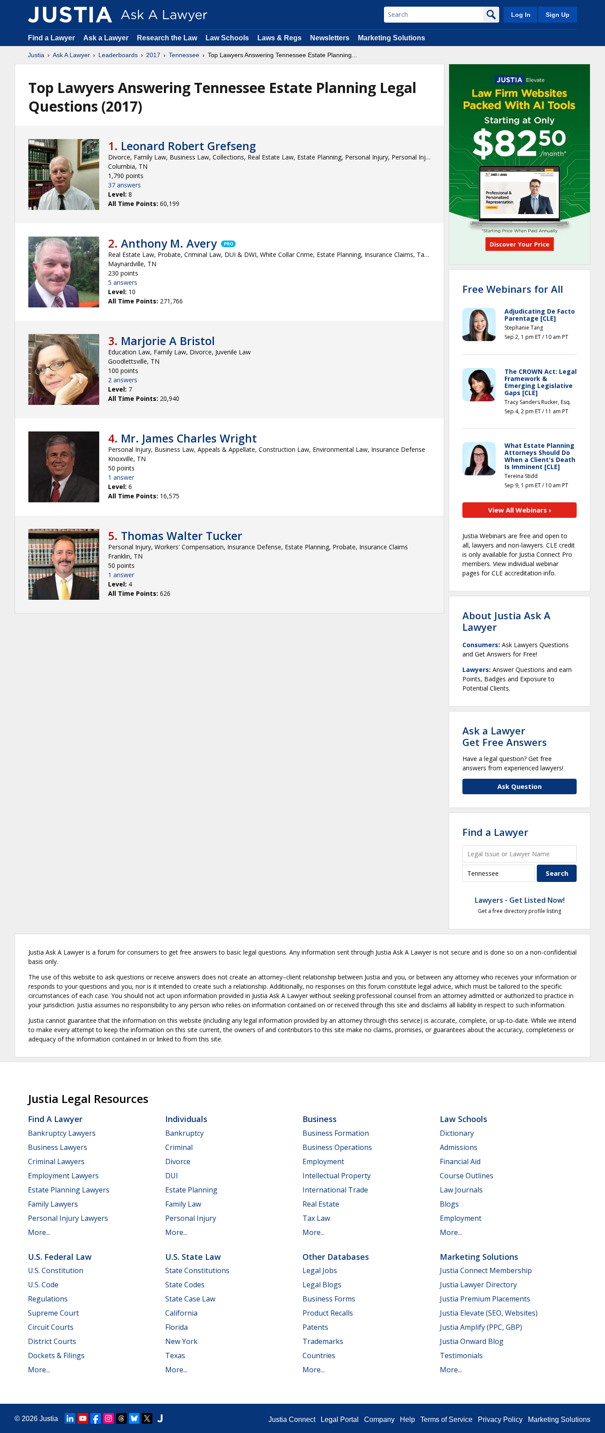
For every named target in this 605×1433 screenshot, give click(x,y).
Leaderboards (118, 54)
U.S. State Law (193, 1256)
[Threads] (121, 1418)
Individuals (186, 1119)
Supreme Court (53, 1313)
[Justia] (70, 15)
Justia (36, 54)
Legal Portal (340, 1419)
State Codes (185, 1284)
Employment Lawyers (63, 1176)
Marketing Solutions (391, 38)
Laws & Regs (279, 38)
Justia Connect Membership (486, 1270)
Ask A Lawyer (71, 54)
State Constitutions (197, 1270)
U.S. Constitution (55, 1270)
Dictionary (457, 1133)
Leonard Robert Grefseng (188, 145)
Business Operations (337, 1147)
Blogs (449, 1204)
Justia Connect (291, 1419)
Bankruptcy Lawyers (62, 1133)
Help (407, 1419)
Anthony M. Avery (169, 243)
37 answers (124, 185)
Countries (318, 1355)
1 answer (121, 477)
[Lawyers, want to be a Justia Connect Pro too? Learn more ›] (228, 243)
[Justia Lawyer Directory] (160, 1418)
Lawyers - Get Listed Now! (520, 900)
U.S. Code (43, 1284)
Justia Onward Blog (472, 1341)
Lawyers (475, 669)
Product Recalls (327, 1313)
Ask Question (519, 786)
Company (379, 1419)
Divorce (177, 1161)
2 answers (122, 380)
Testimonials (461, 1355)
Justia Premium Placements (485, 1299)
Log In (521, 14)
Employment (323, 1161)
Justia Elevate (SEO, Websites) (489, 1313)
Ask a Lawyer (106, 38)
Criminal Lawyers (56, 1161)
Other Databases (335, 1256)
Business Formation (335, 1133)
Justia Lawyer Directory (478, 1284)
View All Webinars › (519, 509)
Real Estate (320, 1204)
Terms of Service (446, 1419)
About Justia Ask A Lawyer (506, 621)
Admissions (458, 1147)
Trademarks (322, 1341)
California (181, 1313)
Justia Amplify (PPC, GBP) (481, 1327)
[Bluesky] (134, 1418)
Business (319, 1119)
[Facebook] (95, 1418)
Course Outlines (466, 1176)
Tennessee (184, 54)
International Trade (335, 1190)
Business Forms (328, 1299)
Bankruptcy (184, 1133)
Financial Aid (460, 1161)
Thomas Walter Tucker (181, 535)
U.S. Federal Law (60, 1256)
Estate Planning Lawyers (68, 1190)
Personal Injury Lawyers (68, 1218)
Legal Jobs (319, 1270)
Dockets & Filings (56, 1355)
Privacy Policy (500, 1419)
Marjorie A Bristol (168, 340)
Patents (315, 1327)
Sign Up (558, 14)
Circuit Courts (51, 1327)
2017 (153, 54)
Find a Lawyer (51, 38)
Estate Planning (191, 1190)
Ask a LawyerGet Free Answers (504, 736)
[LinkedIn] (70, 1418)
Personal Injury (190, 1218)
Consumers (480, 645)
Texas (175, 1355)
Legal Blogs (321, 1284)
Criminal (179, 1147)
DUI (171, 1176)
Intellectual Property (336, 1176)
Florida (176, 1327)
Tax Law (316, 1218)
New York (181, 1341)
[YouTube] (83, 1418)
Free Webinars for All (512, 289)
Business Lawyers (57, 1147)
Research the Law (167, 38)
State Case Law (190, 1299)
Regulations (48, 1299)
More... (39, 1232)
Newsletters (329, 38)
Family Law (183, 1204)
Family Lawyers (53, 1204)
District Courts (52, 1341)
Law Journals (461, 1190)
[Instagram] (108, 1418)
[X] (147, 1418)
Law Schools (227, 38)
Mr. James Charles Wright (189, 438)
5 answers (122, 282)
